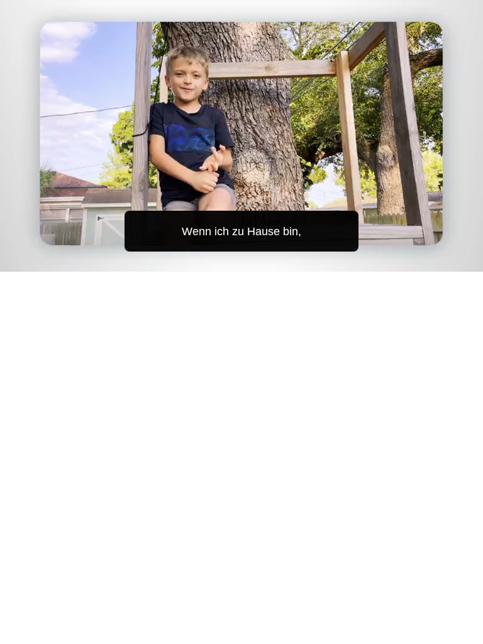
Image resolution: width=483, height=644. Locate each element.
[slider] (250, 259)
